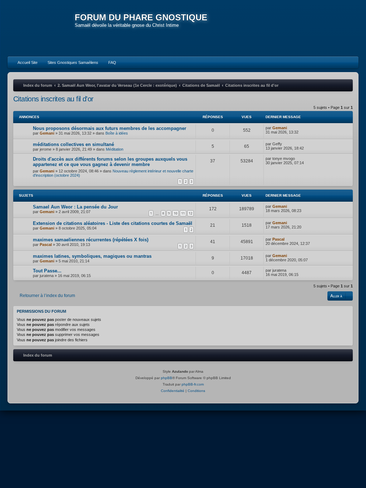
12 (190, 213)
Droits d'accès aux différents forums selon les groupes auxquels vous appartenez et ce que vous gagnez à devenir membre (110, 161)
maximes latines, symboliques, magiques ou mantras (92, 256)
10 (175, 213)
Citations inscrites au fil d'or (53, 99)
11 (183, 213)
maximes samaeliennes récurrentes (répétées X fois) (90, 239)
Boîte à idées (116, 133)
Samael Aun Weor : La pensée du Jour (75, 207)
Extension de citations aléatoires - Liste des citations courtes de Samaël (112, 223)
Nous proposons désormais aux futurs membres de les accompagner (109, 128)
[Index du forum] (41, 28)
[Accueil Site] (319, 28)
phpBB (166, 378)
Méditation (114, 149)
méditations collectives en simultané (73, 144)
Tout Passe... (47, 270)
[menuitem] (24, 62)
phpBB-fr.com (193, 384)
